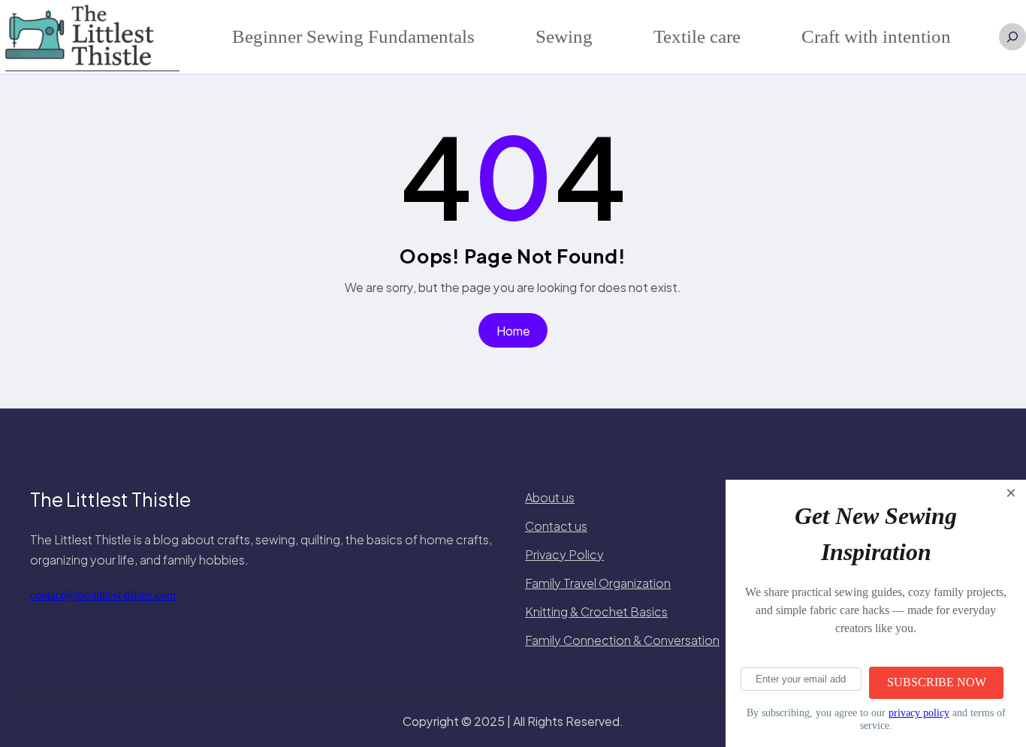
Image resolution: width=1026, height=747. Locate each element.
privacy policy (919, 712)
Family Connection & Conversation (622, 640)
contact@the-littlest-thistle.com (103, 595)
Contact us (556, 526)
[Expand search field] (1012, 36)
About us (550, 497)
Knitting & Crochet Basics (596, 611)
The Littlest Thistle (110, 499)
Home (513, 331)
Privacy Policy (564, 554)
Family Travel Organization (598, 583)
